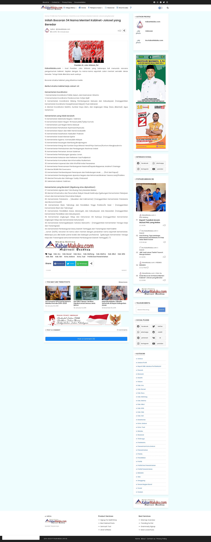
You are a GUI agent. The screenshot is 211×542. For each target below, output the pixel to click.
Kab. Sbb (49, 257)
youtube (160, 169)
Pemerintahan (143, 450)
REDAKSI (142, 265)
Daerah (140, 370)
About (143, 539)
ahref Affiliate (105, 530)
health (140, 378)
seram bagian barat (145, 484)
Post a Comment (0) (86, 339)
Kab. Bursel (67, 254)
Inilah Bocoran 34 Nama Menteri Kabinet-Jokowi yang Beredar (151, 277)
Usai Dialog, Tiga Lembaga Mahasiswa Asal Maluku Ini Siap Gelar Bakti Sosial (151, 238)
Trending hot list (147, 523)
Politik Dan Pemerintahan (59, 16)
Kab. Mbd (112, 254)
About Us (46, 2)
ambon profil (142, 362)
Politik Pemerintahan (145, 469)
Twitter (72, 264)
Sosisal (140, 492)
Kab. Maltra (101, 254)
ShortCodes (123, 8)
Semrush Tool (105, 526)
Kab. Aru (57, 254)
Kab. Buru (77, 254)
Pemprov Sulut (95, 8)
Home (83, 8)
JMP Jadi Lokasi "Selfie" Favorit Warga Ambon (151, 253)
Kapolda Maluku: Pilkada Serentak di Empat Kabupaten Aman (114, 303)
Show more (123, 282)
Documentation (79, 2)
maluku (140, 431)
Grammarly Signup (148, 526)
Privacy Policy (67, 2)
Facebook (60, 264)
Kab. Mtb (121, 254)
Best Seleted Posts (107, 523)
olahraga (141, 439)
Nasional (110, 8)
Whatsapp (83, 264)
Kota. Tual (81, 257)
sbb (139, 477)
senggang (141, 480)
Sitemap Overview (148, 520)
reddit (160, 332)
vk (160, 338)
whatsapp (160, 163)
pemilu (140, 454)
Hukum (140, 382)
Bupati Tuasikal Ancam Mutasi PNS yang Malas (149, 221)
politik (140, 461)
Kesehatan (142, 420)
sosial (140, 488)
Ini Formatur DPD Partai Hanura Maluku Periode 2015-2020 (58, 302)
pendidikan (142, 458)
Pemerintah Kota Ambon (146, 446)
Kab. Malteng (88, 254)
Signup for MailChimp (108, 520)
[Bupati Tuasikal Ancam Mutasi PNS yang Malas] (151, 197)
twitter (160, 326)
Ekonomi (141, 374)
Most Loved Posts (147, 530)
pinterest (144, 338)
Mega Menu (70, 8)
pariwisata (141, 442)
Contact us (56, 2)
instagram (144, 169)
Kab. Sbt (58, 257)
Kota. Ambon (69, 257)
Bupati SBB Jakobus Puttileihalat (149, 366)
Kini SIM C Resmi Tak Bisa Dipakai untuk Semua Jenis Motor (84, 303)
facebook (144, 163)
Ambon (140, 359)
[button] (168, 8)
